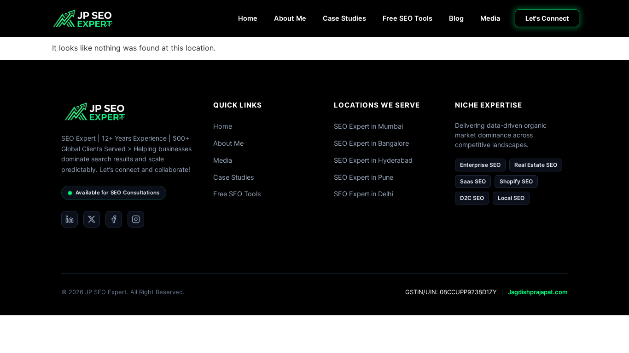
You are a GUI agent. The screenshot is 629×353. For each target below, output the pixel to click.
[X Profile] (91, 219)
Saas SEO (473, 181)
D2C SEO (472, 197)
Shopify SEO (516, 181)
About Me (290, 18)
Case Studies (344, 18)
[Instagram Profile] (136, 219)
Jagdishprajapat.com (538, 292)
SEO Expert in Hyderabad (373, 160)
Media (490, 18)
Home (247, 18)
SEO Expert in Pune (363, 177)
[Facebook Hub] (113, 219)
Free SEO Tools (407, 18)
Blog (456, 18)
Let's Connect (547, 18)
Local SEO (511, 197)
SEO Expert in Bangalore (371, 143)
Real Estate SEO (535, 164)
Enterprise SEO (480, 164)
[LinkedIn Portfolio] (69, 219)
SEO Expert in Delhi (363, 194)
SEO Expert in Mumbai (368, 126)
